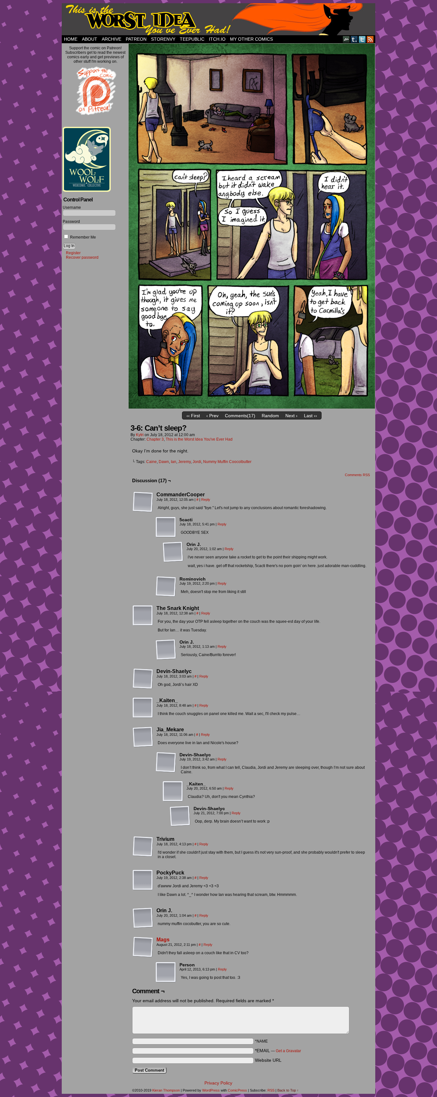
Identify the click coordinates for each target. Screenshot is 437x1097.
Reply (205, 499)
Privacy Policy (218, 1082)
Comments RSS (357, 475)
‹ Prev (212, 415)
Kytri (140, 435)
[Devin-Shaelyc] (143, 679)
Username (72, 207)
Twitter (362, 39)
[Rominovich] (166, 586)
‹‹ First (193, 415)
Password (71, 221)
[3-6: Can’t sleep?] (252, 407)
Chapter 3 (155, 439)
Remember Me (82, 237)
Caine (151, 461)
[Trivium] (143, 846)
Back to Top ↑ (288, 1090)
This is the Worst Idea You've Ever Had (199, 439)
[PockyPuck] (143, 880)
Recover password (82, 257)
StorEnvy (163, 39)
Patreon (136, 39)
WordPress (211, 1090)
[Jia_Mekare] (143, 737)
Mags (163, 939)
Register (73, 253)
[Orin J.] (173, 552)
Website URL (268, 1060)
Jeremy (184, 461)
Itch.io (217, 39)
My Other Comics (251, 39)
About (89, 39)
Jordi (197, 461)
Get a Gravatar (288, 1051)
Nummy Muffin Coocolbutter (227, 461)
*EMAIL (278, 1050)
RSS (370, 39)
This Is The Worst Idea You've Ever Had (218, 19)
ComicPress (237, 1090)
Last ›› (310, 415)
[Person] (166, 972)
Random (270, 415)
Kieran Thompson (166, 1090)
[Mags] (143, 955)
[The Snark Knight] (143, 615)
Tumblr (354, 39)
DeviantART (346, 39)
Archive (111, 39)
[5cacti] (166, 527)
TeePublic (192, 39)
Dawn (164, 461)
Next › (291, 415)
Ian (173, 461)
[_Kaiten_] (143, 708)
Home (70, 39)
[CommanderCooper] (143, 502)
